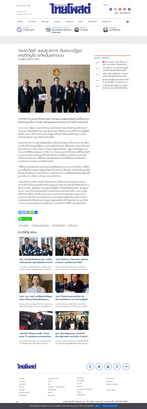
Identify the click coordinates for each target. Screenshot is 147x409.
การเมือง (20, 21)
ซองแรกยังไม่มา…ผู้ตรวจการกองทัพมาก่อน (62, 31)
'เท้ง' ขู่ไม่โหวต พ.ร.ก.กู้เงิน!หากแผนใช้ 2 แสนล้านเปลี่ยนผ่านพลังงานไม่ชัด (115, 69)
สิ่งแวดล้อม (51, 395)
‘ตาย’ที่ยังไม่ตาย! (114, 30)
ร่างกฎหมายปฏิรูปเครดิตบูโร (40, 225)
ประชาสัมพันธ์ (52, 390)
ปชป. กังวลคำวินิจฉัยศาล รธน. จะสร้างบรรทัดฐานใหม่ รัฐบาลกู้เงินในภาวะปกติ (35, 261)
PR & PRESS (110, 379)
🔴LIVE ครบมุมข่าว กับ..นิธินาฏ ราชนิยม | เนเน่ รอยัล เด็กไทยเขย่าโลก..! (114, 63)
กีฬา (49, 384)
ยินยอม (97, 406)
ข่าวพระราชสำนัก (24, 393)
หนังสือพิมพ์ (92, 21)
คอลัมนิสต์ (44, 21)
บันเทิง (80, 21)
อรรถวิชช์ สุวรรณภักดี (58, 225)
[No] (145, 406)
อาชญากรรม (81, 381)
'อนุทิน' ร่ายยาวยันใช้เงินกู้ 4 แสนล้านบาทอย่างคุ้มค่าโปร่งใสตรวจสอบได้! (115, 75)
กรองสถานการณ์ (53, 379)
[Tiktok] (129, 9)
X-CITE (79, 384)
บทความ (21, 387)
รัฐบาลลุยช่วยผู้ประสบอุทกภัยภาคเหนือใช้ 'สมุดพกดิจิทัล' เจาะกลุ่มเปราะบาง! (115, 80)
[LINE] (126, 366)
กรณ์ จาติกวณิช (23, 225)
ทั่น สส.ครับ (84, 30)
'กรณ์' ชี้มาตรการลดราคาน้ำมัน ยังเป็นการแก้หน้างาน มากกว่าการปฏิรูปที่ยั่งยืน (71, 299)
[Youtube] (120, 9)
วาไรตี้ (49, 381)
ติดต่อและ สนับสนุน (112, 384)
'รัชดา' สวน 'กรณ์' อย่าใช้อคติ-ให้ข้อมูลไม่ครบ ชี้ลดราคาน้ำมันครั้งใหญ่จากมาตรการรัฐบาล (35, 299)
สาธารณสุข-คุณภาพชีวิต (84, 389)
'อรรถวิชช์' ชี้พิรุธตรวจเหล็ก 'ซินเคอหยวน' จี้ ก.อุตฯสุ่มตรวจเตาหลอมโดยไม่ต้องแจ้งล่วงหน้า (35, 336)
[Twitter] (115, 9)
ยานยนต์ (79, 386)
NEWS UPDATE (102, 58)
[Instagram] (124, 9)
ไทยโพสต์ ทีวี (106, 21)
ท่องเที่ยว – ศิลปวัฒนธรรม (56, 387)
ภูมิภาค (50, 393)
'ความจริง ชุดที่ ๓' (29, 30)
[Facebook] (110, 9)
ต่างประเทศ (69, 21)
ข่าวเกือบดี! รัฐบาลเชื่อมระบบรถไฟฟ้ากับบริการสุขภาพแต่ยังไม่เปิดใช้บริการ (115, 86)
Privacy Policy (111, 390)
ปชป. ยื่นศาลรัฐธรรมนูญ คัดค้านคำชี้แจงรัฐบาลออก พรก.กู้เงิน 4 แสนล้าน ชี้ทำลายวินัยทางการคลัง (72, 336)
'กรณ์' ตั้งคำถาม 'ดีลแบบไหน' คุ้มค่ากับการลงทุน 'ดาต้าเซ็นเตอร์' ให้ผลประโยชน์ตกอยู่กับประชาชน (71, 262)
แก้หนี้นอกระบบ (73, 225)
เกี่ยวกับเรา (109, 381)
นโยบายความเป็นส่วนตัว (110, 406)
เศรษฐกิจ (57, 21)
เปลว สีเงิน (32, 21)
